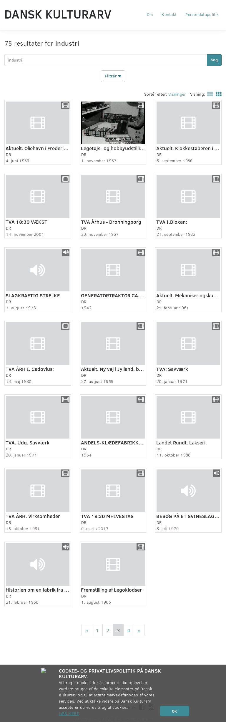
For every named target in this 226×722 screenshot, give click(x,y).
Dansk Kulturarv (57, 13)
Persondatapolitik (202, 14)
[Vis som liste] (209, 94)
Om (150, 14)
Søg (214, 59)
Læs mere (69, 713)
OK (174, 711)
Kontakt (169, 14)
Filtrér (111, 75)
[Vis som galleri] (217, 94)
